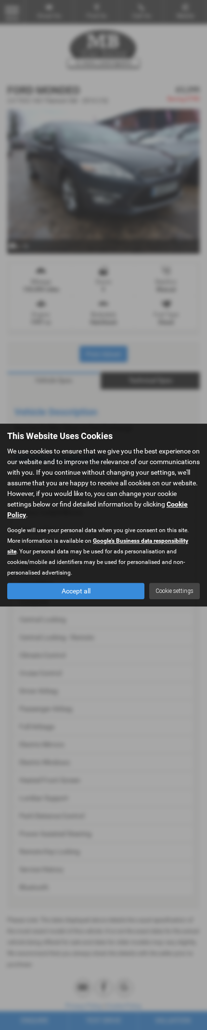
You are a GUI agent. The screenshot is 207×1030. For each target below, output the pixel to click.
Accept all (76, 591)
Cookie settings (174, 591)
